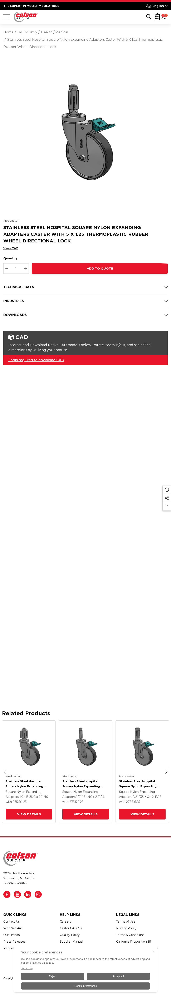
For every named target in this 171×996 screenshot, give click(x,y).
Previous (5, 772)
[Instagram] (38, 894)
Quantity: (10, 258)
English (158, 6)
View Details (29, 814)
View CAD (10, 248)
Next (166, 772)
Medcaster (11, 220)
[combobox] (157, 6)
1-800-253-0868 (15, 883)
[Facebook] (6, 894)
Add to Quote (100, 268)
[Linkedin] (27, 894)
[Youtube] (17, 894)
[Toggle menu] (6, 17)
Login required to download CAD (36, 360)
